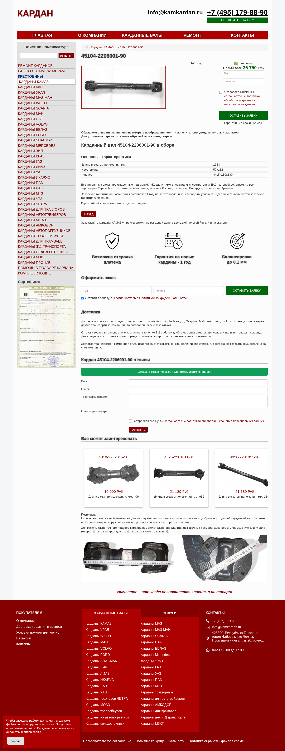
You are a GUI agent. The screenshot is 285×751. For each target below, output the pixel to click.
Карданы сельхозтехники (43, 252)
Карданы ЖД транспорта (42, 247)
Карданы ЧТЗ (30, 199)
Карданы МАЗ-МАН (35, 98)
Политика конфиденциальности (159, 741)
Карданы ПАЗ (30, 183)
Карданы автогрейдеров (42, 215)
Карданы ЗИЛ (30, 151)
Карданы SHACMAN (35, 140)
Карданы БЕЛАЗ (32, 130)
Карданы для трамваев (40, 241)
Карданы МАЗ (30, 87)
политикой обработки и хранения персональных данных (242, 100)
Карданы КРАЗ (31, 156)
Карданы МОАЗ (32, 220)
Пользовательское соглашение (107, 741)
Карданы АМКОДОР (35, 225)
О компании (25, 621)
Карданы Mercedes (155, 655)
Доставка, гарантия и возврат (39, 626)
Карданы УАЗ (30, 172)
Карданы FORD (32, 135)
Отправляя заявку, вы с (242, 98)
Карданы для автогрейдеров (162, 698)
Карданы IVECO (32, 103)
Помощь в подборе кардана (45, 268)
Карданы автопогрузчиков (44, 231)
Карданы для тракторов (41, 209)
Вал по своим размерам (41, 71)
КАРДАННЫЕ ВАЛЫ (142, 35)
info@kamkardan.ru (175, 12)
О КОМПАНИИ (92, 35)
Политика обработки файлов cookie (216, 741)
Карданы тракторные (156, 692)
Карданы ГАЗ (30, 162)
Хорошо (15, 741)
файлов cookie (31, 731)
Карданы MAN (31, 114)
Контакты (23, 644)
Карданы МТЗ (30, 193)
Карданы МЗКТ (31, 257)
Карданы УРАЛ (31, 92)
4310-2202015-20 (113, 457)
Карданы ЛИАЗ (31, 167)
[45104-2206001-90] (123, 87)
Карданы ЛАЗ (30, 188)
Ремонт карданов (35, 66)
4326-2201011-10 (244, 457)
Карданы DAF (30, 119)
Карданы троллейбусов (41, 236)
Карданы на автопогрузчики (107, 717)
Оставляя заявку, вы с (136, 298)
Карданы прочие (34, 263)
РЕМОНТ (192, 35)
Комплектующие (34, 273)
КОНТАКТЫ (242, 35)
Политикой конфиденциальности (163, 298)
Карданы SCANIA (33, 108)
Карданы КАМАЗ (34, 82)
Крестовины (30, 76)
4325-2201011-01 (179, 457)
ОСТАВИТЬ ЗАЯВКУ (243, 115)
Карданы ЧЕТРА (32, 204)
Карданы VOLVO (33, 124)
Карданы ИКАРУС (34, 178)
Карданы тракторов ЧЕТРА (107, 698)
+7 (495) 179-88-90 (237, 12)
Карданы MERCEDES (36, 146)
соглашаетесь (233, 96)
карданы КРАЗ (151, 661)
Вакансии (23, 638)
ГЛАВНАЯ (42, 35)
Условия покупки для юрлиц (37, 632)
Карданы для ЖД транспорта (162, 717)
